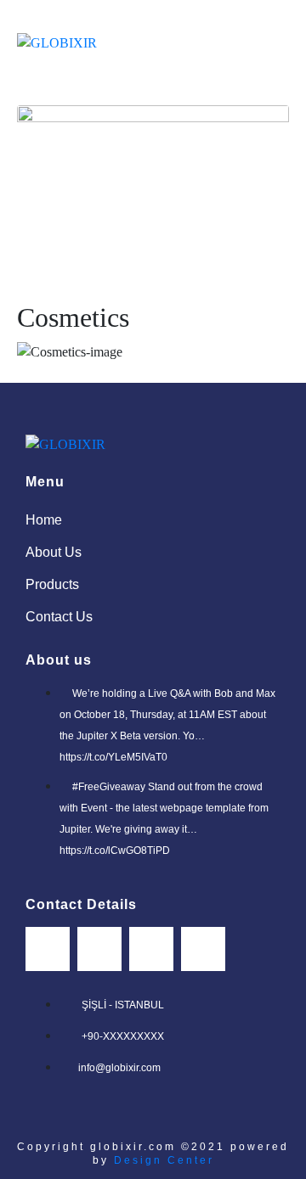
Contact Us (59, 616)
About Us (54, 552)
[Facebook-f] (48, 949)
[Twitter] (151, 949)
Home (44, 520)
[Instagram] (99, 949)
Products (52, 584)
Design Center (161, 1160)
